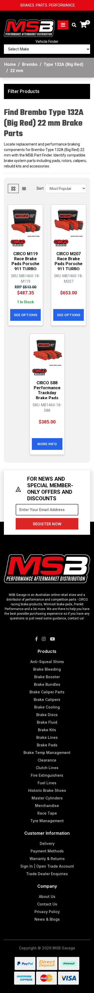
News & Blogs (47, 919)
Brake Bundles (47, 684)
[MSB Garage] (29, 25)
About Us (47, 896)
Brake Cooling (47, 707)
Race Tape (47, 813)
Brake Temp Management (47, 752)
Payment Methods (47, 851)
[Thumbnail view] (13, 188)
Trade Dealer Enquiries (47, 874)
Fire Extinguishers (47, 775)
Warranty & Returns (47, 858)
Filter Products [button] (23, 91)
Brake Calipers (47, 699)
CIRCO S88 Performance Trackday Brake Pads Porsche (47, 392)
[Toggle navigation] (62, 25)
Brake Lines (47, 737)
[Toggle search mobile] (72, 25)
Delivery (47, 843)
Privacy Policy (47, 911)
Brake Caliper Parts (47, 692)
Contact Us (47, 904)
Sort (40, 188)
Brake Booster (47, 677)
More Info (47, 444)
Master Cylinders (47, 798)
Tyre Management (47, 820)
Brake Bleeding (47, 669)
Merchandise (47, 805)
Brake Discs (47, 714)
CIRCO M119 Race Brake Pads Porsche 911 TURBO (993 (25, 263)
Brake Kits (47, 730)
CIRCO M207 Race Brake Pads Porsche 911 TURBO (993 (69, 263)
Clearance (47, 760)
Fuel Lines (47, 783)
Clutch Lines (47, 767)
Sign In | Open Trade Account (47, 866)
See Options (25, 315)
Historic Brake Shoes (47, 790)
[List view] (24, 188)
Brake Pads (47, 745)
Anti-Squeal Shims (47, 661)
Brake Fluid (47, 722)
